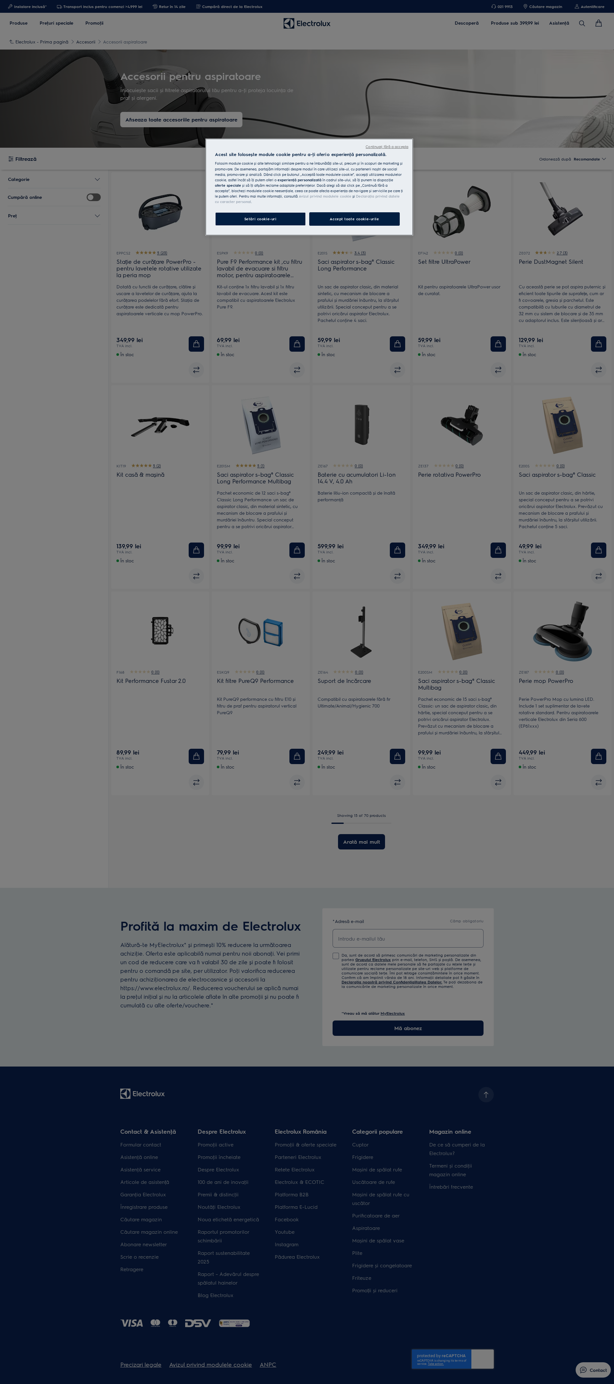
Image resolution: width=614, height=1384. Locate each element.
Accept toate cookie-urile (354, 218)
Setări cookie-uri (260, 218)
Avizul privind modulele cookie (325, 196)
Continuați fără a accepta (387, 147)
